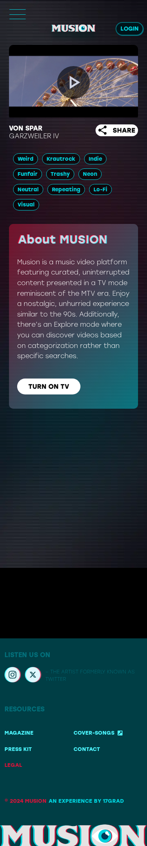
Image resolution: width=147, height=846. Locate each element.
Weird (25, 159)
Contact (87, 749)
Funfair (28, 174)
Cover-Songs (94, 733)
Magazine (18, 733)
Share (124, 130)
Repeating (66, 189)
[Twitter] (33, 676)
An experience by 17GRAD (86, 801)
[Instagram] (12, 676)
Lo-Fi (100, 189)
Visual (26, 205)
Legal (13, 765)
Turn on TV (49, 386)
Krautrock (61, 159)
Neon (90, 174)
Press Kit (18, 749)
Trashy (60, 174)
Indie (95, 159)
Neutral (28, 189)
